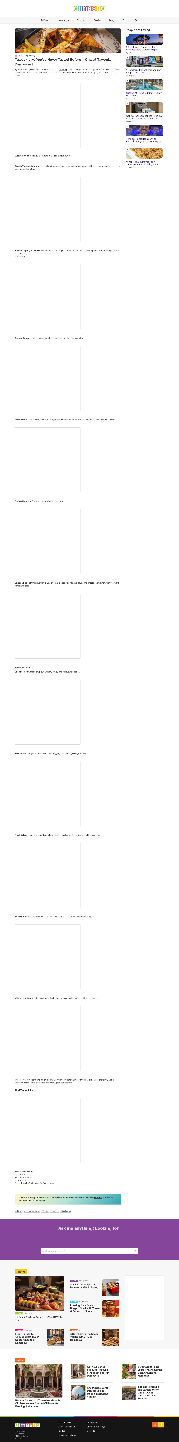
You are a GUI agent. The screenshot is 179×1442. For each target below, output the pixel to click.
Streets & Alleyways (96, 1427)
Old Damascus (64, 1422)
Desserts (91, 1431)
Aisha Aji (21, 56)
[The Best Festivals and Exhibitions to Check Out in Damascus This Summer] (129, 1393)
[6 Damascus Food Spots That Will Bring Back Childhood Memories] (129, 1371)
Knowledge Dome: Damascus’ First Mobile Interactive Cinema (98, 1392)
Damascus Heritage (67, 1435)
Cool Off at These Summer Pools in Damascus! (144, 94)
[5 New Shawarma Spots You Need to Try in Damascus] (110, 1337)
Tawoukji (63, 69)
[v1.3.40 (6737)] (27, 1425)
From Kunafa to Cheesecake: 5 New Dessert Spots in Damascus (27, 1338)
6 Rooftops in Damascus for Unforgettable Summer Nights (142, 48)
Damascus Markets (66, 1427)
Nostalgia (64, 20)
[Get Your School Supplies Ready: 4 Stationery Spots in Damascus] (78, 1371)
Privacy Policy (19, 1439)
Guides (97, 20)
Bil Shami (45, 20)
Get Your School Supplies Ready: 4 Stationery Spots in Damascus (144, 117)
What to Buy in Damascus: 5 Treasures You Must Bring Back (142, 163)
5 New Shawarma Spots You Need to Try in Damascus (84, 1337)
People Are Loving (138, 30)
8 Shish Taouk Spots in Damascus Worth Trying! (84, 1286)
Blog (111, 20)
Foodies (81, 20)
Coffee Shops (93, 1422)
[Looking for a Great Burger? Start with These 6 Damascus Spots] (110, 1308)
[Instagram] (155, 1424)
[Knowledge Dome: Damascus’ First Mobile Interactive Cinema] (78, 1392)
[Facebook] (161, 1424)
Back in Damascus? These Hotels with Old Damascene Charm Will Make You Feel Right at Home (37, 1403)
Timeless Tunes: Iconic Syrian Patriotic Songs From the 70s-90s (143, 140)
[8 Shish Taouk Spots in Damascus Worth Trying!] (110, 1287)
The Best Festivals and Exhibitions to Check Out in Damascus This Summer (148, 1392)
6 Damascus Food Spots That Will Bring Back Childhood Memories (150, 1371)
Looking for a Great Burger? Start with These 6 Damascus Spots (85, 1308)
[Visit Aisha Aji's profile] (16, 55)
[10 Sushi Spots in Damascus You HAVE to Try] (39, 1293)
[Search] (135, 1251)
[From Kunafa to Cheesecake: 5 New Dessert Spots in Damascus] (55, 1337)
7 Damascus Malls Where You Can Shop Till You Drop (143, 71)
